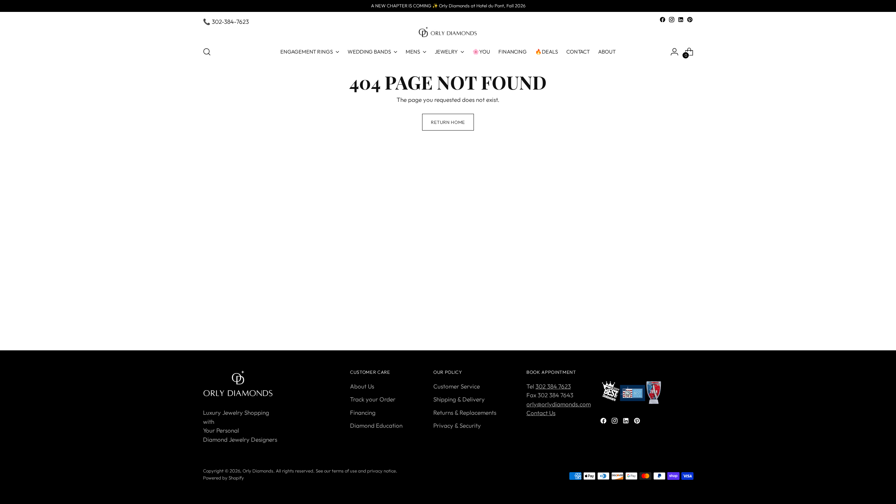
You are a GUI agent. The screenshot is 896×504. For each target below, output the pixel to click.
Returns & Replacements (464, 412)
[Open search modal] (207, 52)
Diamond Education (376, 425)
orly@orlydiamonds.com (558, 404)
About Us (362, 386)
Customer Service (456, 386)
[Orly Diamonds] (447, 32)
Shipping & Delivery (459, 399)
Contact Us (540, 412)
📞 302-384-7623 (226, 21)
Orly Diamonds (258, 471)
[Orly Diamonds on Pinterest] (690, 19)
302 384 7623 (553, 386)
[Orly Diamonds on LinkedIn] (681, 19)
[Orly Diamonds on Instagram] (671, 19)
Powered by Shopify (223, 478)
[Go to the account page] (674, 52)
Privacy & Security (457, 425)
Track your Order (373, 399)
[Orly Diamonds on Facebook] (662, 19)
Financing (363, 412)
